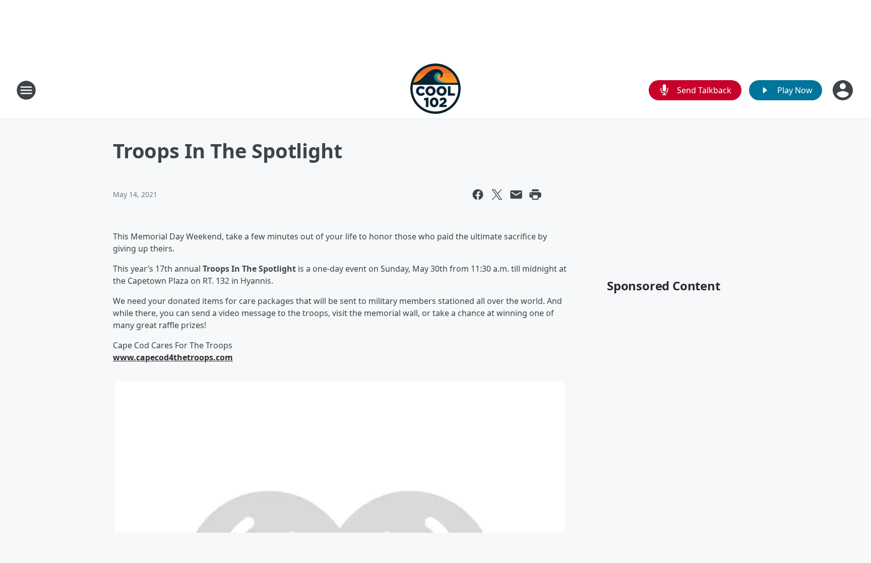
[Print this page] (535, 194)
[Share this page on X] (497, 194)
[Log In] (844, 90)
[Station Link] (435, 90)
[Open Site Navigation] (26, 90)
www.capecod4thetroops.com (173, 357)
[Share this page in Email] (516, 194)
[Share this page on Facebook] (478, 194)
